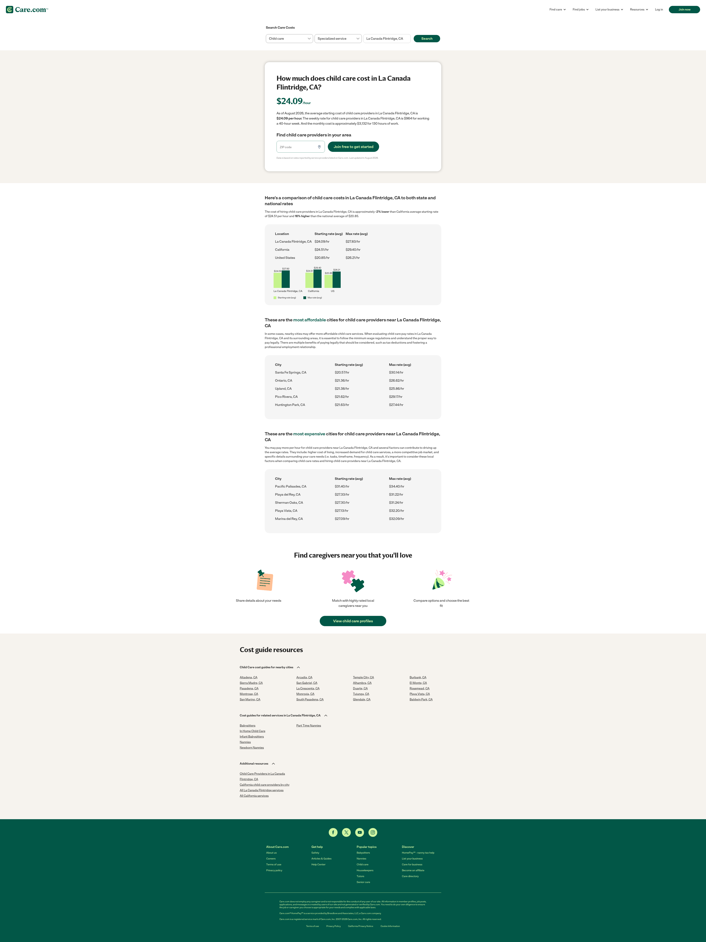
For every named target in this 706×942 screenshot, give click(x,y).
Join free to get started (353, 146)
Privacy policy (274, 870)
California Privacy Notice (360, 926)
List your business (412, 858)
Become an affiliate (413, 870)
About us (271, 852)
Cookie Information (390, 926)
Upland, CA (283, 389)
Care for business (412, 864)
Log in (659, 9)
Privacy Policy (333, 926)
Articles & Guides (321, 858)
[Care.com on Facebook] (333, 832)
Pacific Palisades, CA (290, 486)
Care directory (410, 876)
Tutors (360, 876)
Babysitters (363, 852)
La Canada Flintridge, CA (293, 242)
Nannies (361, 858)
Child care (362, 864)
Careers (271, 858)
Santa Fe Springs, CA (290, 372)
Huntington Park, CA (290, 405)
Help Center (318, 864)
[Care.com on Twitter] (346, 832)
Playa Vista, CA (286, 511)
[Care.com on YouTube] (359, 832)
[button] (270, 667)
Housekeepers (365, 870)
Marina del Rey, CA (289, 519)
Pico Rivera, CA (286, 397)
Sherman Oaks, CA (289, 503)
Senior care (363, 882)
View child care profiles (353, 621)
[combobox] (387, 38)
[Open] (410, 38)
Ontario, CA (283, 381)
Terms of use (273, 864)
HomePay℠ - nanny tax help (418, 852)
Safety (315, 852)
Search (427, 39)
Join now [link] (685, 9)
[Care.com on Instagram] (372, 832)
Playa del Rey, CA (287, 495)
